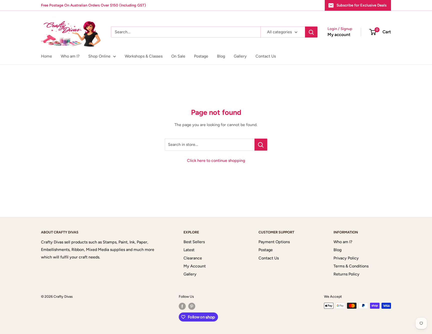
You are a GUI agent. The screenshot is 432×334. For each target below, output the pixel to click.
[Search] (311, 32)
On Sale (178, 56)
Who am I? (70, 56)
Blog (221, 56)
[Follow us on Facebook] (182, 306)
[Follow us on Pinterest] (191, 306)
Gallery (240, 56)
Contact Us (266, 56)
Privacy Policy (346, 258)
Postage (201, 56)
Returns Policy (347, 274)
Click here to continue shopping (216, 160)
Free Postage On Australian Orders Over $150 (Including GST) (93, 5)
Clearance (193, 258)
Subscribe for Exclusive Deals (361, 5)
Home (46, 56)
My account (339, 34)
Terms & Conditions (351, 266)
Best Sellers (194, 241)
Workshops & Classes (143, 56)
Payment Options (274, 241)
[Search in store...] (260, 145)
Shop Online (99, 56)
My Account (195, 266)
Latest (189, 249)
